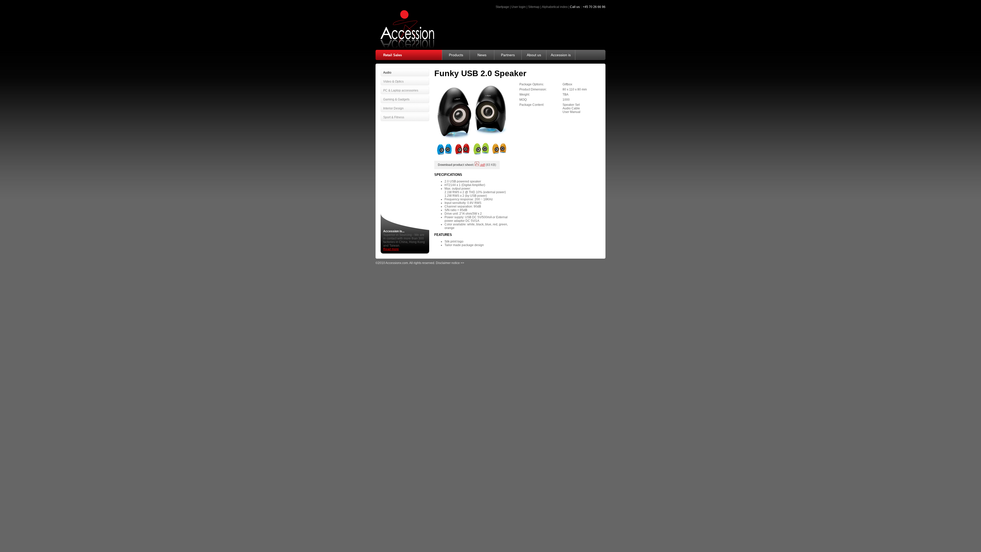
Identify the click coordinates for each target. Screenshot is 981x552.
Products (456, 55)
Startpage (502, 7)
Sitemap (534, 7)
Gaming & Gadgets (396, 99)
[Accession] (405, 48)
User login (518, 7)
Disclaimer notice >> (450, 263)
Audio (387, 72)
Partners (508, 55)
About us (534, 55)
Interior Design (393, 108)
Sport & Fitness (393, 117)
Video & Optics (393, 81)
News (481, 55)
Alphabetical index (555, 7)
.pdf (482, 165)
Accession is (561, 55)
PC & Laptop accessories (400, 90)
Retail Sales (392, 55)
